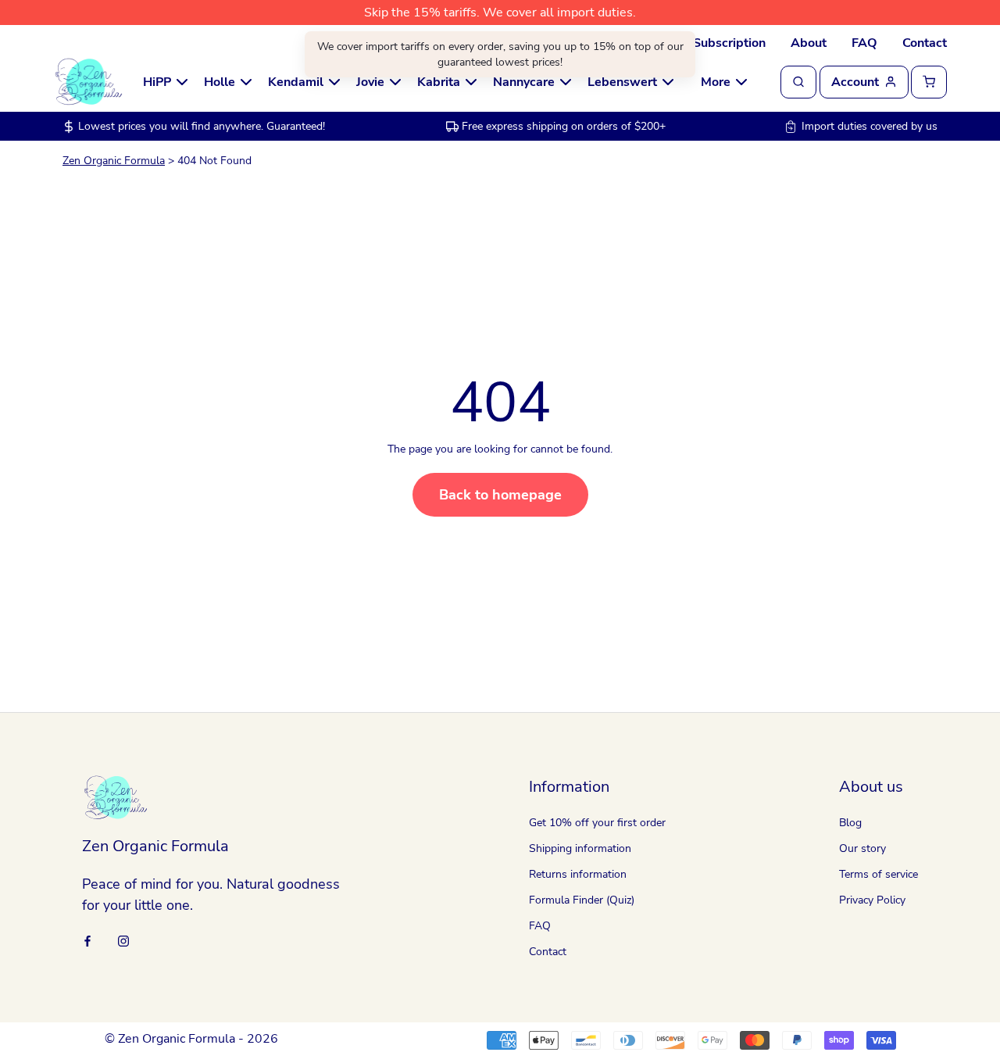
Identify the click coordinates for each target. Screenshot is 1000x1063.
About (809, 43)
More (715, 82)
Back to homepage (500, 494)
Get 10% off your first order (597, 822)
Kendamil (295, 82)
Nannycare (524, 82)
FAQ (864, 43)
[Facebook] (87, 940)
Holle (219, 82)
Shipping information (580, 848)
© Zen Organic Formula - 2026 (191, 1038)
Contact (924, 43)
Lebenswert (622, 82)
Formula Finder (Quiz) (581, 900)
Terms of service (878, 874)
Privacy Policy (872, 900)
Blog (850, 822)
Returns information (578, 874)
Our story (862, 848)
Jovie (370, 82)
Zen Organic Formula (113, 160)
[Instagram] (123, 940)
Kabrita (438, 82)
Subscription (729, 43)
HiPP (157, 82)
